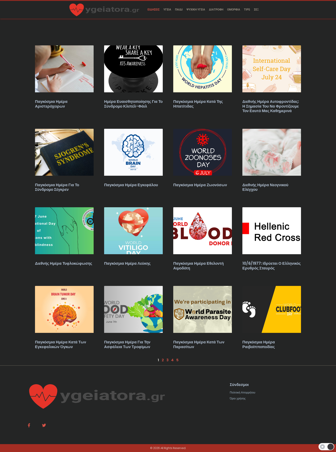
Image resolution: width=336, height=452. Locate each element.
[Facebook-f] (29, 425)
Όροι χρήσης (238, 398)
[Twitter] (44, 425)
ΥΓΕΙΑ (167, 9)
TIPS (247, 9)
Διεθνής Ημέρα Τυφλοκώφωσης (63, 263)
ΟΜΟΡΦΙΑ (233, 9)
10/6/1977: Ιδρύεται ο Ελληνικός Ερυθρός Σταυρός (271, 266)
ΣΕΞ (256, 9)
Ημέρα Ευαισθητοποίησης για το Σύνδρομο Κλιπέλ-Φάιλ (133, 104)
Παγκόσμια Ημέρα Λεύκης (127, 263)
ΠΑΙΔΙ (179, 9)
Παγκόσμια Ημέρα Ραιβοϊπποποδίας (258, 344)
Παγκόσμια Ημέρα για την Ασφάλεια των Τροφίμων (127, 344)
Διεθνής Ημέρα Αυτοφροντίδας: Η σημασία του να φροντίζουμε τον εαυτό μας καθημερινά (270, 106)
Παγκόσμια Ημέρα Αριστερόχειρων (51, 104)
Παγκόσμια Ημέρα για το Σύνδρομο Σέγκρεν (57, 187)
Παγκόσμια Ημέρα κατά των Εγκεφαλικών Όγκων (60, 344)
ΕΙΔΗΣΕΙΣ (154, 9)
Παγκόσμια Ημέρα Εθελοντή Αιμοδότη (198, 266)
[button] (326, 446)
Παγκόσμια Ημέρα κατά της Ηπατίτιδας (198, 104)
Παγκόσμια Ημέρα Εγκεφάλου (131, 185)
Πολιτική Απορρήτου (242, 393)
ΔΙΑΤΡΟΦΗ (216, 9)
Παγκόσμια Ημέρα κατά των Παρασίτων (198, 344)
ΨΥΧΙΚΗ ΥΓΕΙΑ (196, 9)
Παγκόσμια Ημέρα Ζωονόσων (200, 185)
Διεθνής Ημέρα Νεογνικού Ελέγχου (265, 187)
